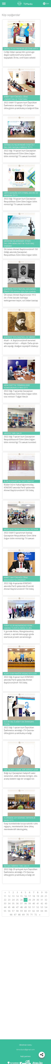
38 (25, 903)
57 (13, 910)
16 (25, 896)
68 (19, 914)
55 (5, 910)
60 (25, 910)
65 (46, 910)
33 (5, 903)
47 (17, 907)
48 (21, 907)
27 (25, 899)
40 (33, 903)
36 (17, 903)
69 (23, 914)
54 (46, 907)
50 (29, 907)
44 (5, 907)
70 (27, 914)
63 (38, 910)
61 (29, 910)
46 (13, 907)
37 (21, 903)
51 (33, 907)
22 (5, 899)
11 (5, 896)
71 (31, 914)
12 (9, 896)
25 (17, 899)
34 (9, 903)
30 (38, 899)
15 (21, 896)
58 (17, 910)
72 (35, 914)
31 (42, 899)
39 (29, 903)
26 (21, 899)
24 (13, 899)
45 (9, 907)
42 (42, 903)
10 (46, 892)
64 (42, 910)
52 (38, 907)
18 (33, 896)
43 (46, 903)
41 (38, 903)
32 (46, 899)
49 (25, 907)
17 (29, 896)
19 (38, 896)
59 (21, 910)
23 (9, 899)
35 (13, 903)
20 (42, 896)
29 (33, 899)
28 (29, 899)
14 (17, 896)
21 (46, 896)
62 (33, 910)
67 (15, 914)
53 (42, 907)
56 (9, 910)
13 (13, 896)
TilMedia (25, 3)
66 (11, 914)
